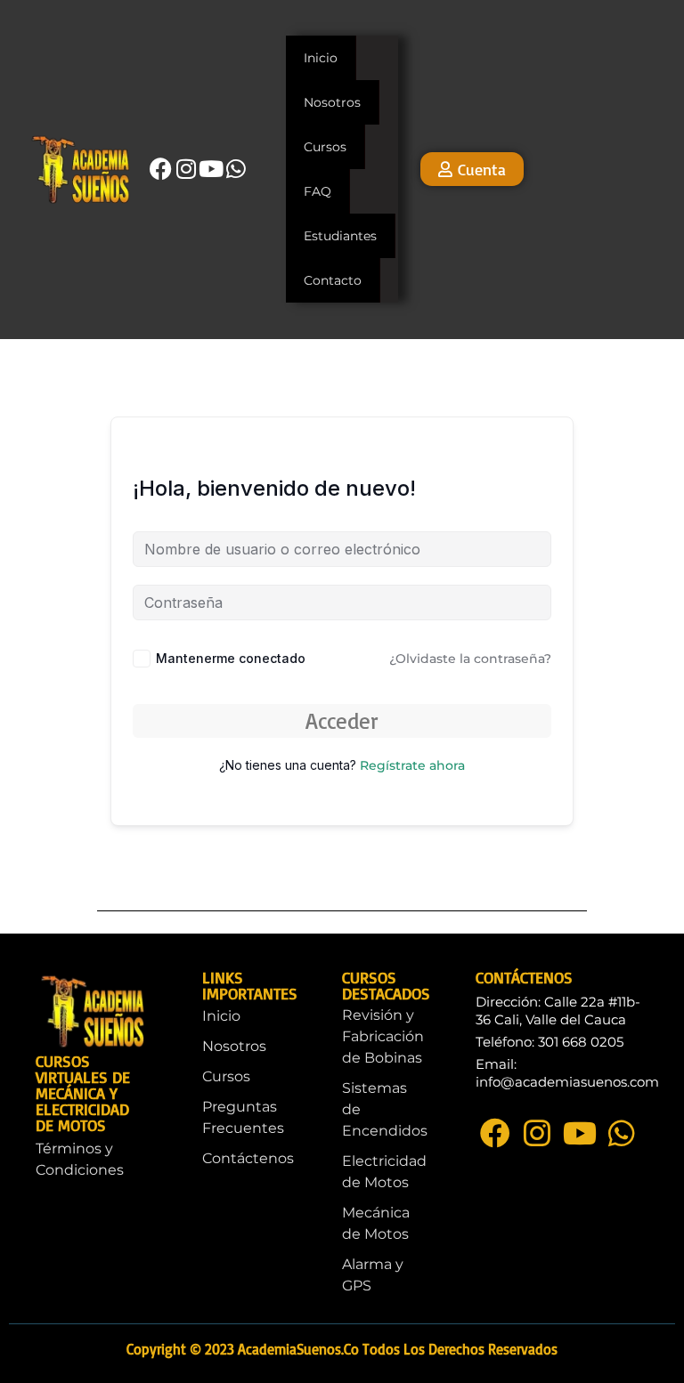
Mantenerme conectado (230, 658)
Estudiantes (340, 236)
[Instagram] (185, 168)
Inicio (321, 58)
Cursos (325, 147)
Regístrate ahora (412, 765)
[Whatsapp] (236, 168)
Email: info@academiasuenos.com (567, 1072)
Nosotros (332, 102)
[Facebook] (160, 168)
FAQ (317, 191)
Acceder (342, 720)
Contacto (333, 280)
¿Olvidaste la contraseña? (470, 659)
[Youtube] (211, 168)
